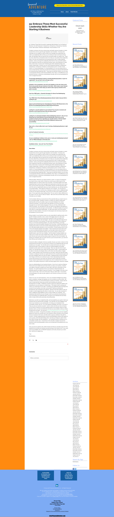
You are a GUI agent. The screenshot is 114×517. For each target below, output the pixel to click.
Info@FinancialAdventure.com (57, 516)
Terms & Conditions (57, 509)
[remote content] (48, 39)
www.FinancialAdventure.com (58, 492)
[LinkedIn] (57, 485)
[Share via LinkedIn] (36, 340)
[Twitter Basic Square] (75, 469)
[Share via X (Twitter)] (33, 340)
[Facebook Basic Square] (73, 469)
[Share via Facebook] (29, 340)
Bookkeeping (32, 336)
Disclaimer (57, 510)
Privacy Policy (69, 494)
